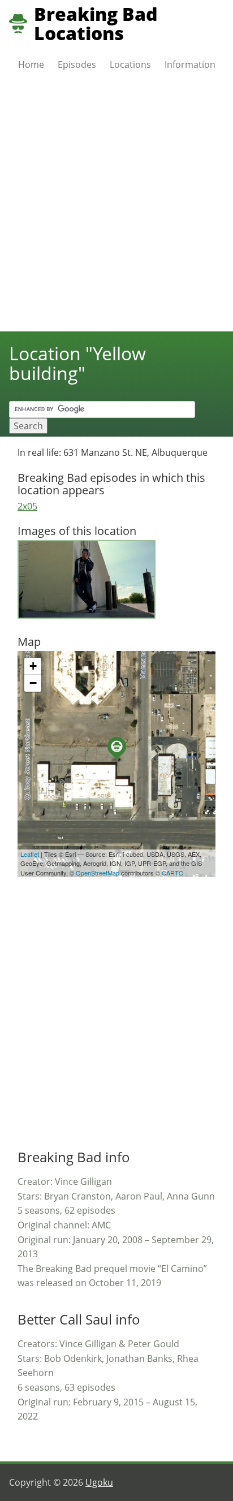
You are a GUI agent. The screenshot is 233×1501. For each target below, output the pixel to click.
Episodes (77, 64)
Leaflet (29, 854)
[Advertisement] (116, 209)
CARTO (173, 872)
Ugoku (99, 1482)
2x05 (27, 506)
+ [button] (33, 666)
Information (190, 64)
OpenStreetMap (97, 872)
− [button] (33, 683)
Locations (130, 64)
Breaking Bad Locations (96, 24)
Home (31, 64)
